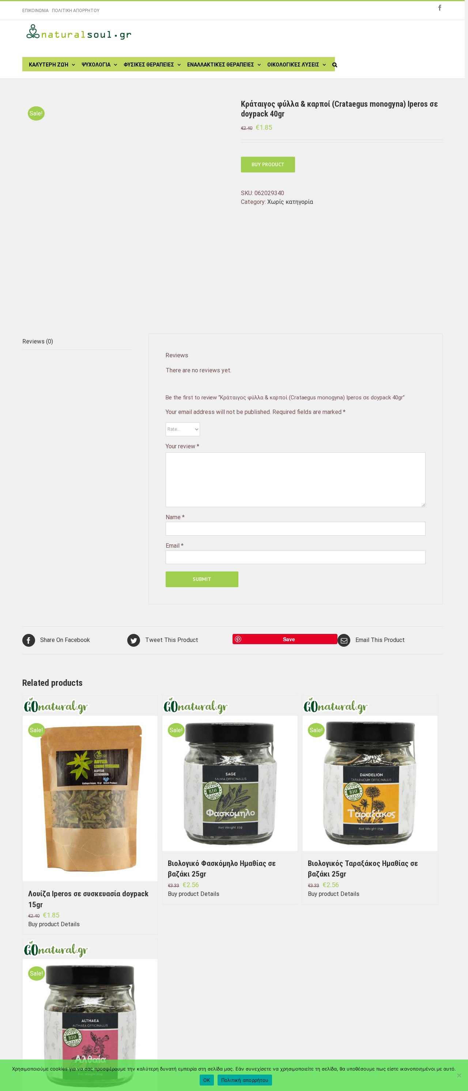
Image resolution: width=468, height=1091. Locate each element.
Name (175, 517)
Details (70, 924)
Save (289, 639)
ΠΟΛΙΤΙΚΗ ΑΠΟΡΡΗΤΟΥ (75, 10)
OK (206, 1080)
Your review (182, 446)
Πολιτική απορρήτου (245, 1080)
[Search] (334, 64)
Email (175, 545)
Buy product (268, 164)
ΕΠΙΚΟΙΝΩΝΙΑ (35, 10)
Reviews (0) (37, 341)
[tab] (77, 342)
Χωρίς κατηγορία (290, 201)
